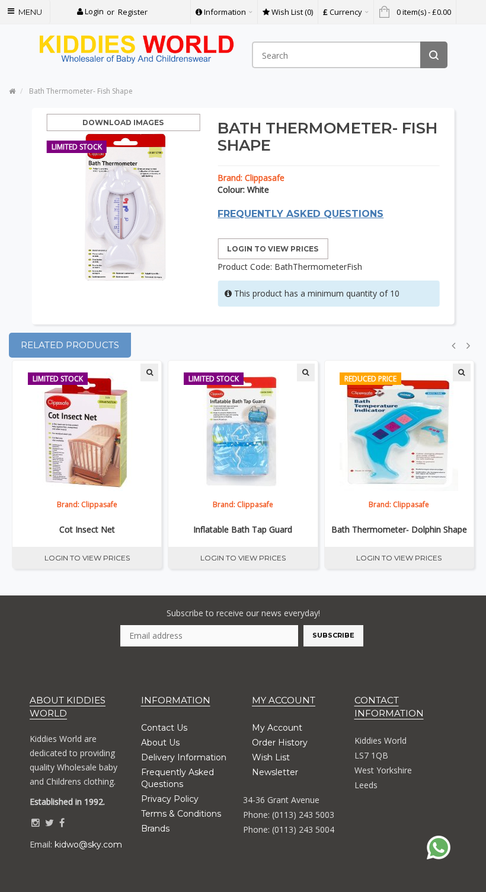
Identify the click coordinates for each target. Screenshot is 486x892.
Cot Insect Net (87, 529)
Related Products (70, 345)
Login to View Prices (272, 248)
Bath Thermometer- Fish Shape (81, 91)
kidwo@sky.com (88, 844)
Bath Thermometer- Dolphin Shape (399, 529)
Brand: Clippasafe (251, 177)
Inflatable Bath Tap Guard (242, 529)
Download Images (123, 122)
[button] (90, 11)
